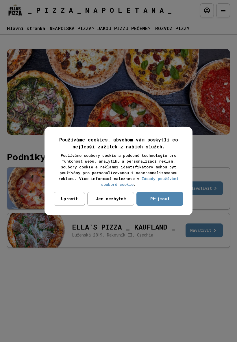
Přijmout (160, 198)
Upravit (69, 198)
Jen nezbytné (111, 198)
